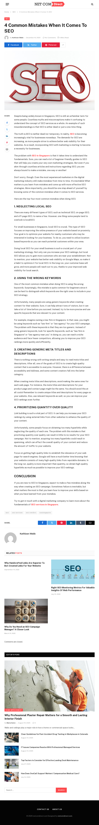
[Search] (92, 4)
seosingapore (45, 513)
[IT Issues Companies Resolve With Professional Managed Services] (12, 751)
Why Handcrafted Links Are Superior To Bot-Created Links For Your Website (24, 564)
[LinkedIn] (7, 136)
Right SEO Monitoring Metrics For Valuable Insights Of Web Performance (73, 589)
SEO (7, 19)
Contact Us (43, 809)
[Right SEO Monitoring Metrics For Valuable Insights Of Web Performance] (73, 572)
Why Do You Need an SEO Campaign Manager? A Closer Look (22, 628)
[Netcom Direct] (49, 4)
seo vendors (31, 513)
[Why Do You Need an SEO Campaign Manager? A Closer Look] (26, 611)
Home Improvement (14, 710)
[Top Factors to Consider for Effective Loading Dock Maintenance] (12, 764)
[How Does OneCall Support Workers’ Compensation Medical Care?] (12, 777)
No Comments (50, 38)
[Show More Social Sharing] (63, 44)
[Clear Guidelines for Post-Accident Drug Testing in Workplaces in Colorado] (12, 737)
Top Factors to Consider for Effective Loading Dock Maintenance (49, 760)
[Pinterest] (7, 142)
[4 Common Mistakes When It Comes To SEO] (49, 80)
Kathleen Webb (17, 38)
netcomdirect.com (65, 816)
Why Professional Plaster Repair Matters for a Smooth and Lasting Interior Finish (46, 717)
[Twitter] (7, 129)
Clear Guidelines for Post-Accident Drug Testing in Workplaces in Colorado (54, 734)
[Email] (7, 149)
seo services (17, 513)
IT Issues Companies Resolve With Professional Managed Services (50, 747)
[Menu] (7, 4)
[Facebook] (7, 122)
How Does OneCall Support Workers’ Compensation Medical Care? (50, 773)
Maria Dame (11, 723)
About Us (57, 809)
